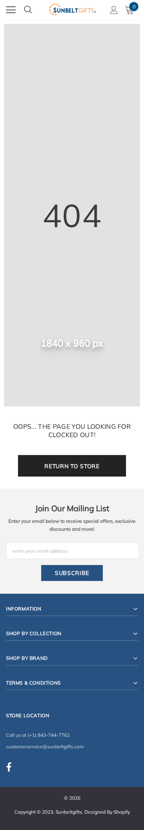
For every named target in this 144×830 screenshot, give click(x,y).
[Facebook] (9, 766)
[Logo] (72, 8)
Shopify (122, 812)
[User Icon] (114, 10)
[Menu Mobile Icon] (11, 10)
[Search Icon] (28, 10)
